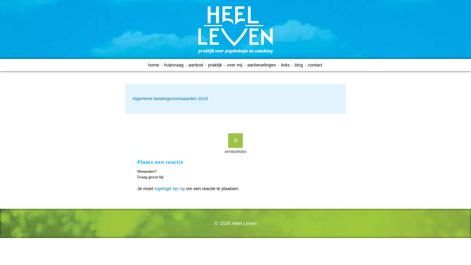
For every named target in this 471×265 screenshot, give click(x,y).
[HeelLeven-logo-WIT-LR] (235, 29)
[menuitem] (155, 65)
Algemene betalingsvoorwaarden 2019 (170, 98)
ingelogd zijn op (169, 188)
